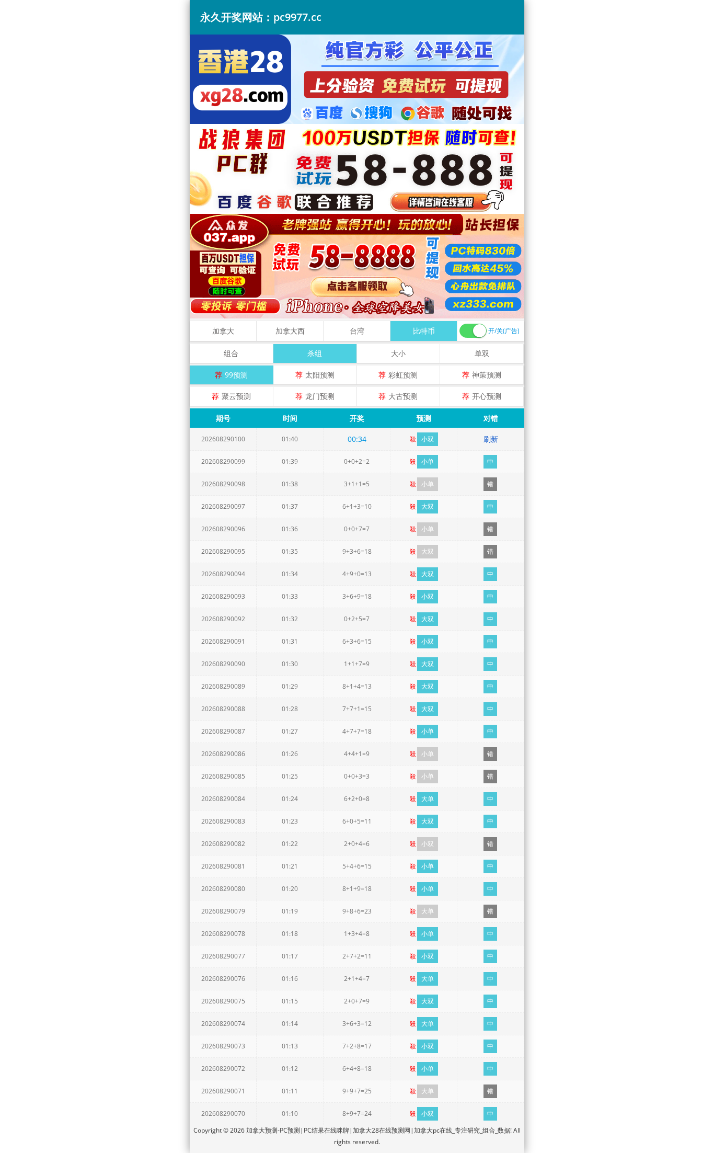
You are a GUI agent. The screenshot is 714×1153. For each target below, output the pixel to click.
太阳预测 (320, 375)
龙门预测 (320, 396)
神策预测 (486, 375)
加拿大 (223, 331)
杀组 (314, 353)
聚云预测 (236, 396)
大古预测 (403, 396)
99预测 (236, 375)
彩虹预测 (403, 375)
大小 (398, 353)
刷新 (490, 439)
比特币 (424, 331)
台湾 (357, 331)
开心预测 (486, 396)
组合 (231, 353)
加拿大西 (290, 331)
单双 (482, 353)
